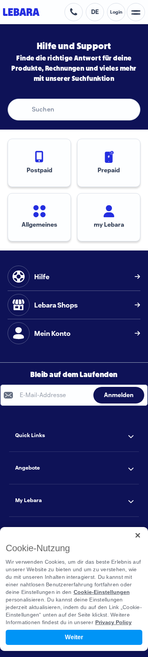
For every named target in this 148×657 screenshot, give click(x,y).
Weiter (74, 637)
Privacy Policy (113, 622)
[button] (74, 435)
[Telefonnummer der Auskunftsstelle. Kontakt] (73, 12)
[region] (74, 589)
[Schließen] (137, 535)
